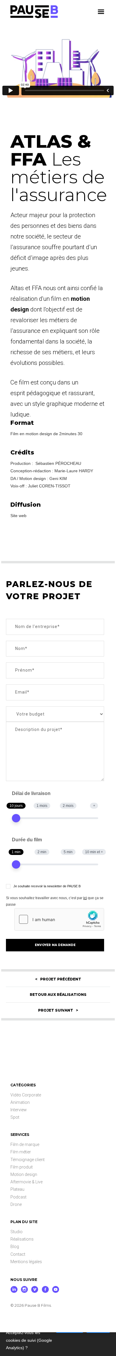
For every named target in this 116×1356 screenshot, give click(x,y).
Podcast (18, 1197)
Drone (16, 1204)
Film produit (21, 1167)
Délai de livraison (31, 793)
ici (85, 898)
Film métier (20, 1152)
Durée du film (27, 839)
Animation (20, 1102)
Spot (14, 1117)
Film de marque (24, 1144)
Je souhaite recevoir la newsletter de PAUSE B (47, 886)
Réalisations (22, 1239)
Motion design (23, 1174)
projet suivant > (58, 1010)
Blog (14, 1246)
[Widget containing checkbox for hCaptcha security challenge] (59, 919)
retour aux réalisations (58, 994)
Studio (16, 1231)
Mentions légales (26, 1261)
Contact (17, 1254)
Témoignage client (27, 1159)
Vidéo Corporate (25, 1095)
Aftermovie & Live (26, 1181)
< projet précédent (58, 979)
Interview (18, 1109)
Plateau (17, 1189)
